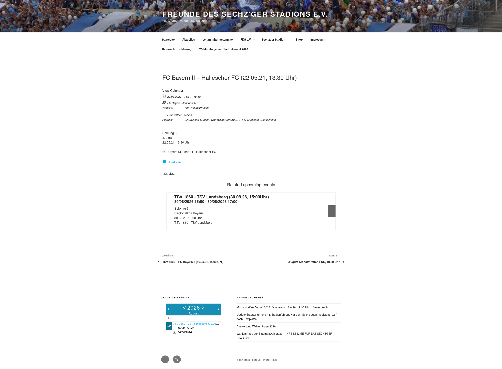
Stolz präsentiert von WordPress (257, 360)
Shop (299, 39)
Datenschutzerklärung (177, 49)
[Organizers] (164, 102)
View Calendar (172, 90)
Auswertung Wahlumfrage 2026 (256, 326)
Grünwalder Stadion (179, 115)
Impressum (317, 39)
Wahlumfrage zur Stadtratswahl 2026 (223, 49)
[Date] (164, 96)
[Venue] (164, 114)
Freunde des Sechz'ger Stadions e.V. (245, 14)
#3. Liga (169, 173)
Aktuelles (188, 39)
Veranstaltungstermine (218, 39)
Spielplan (174, 162)
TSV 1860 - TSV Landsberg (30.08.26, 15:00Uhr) (221, 197)
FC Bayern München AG (182, 103)
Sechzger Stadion (273, 39)
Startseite (168, 39)
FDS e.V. (245, 39)
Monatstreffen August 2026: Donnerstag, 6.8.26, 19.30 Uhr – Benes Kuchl (282, 307)
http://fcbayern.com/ (197, 108)
